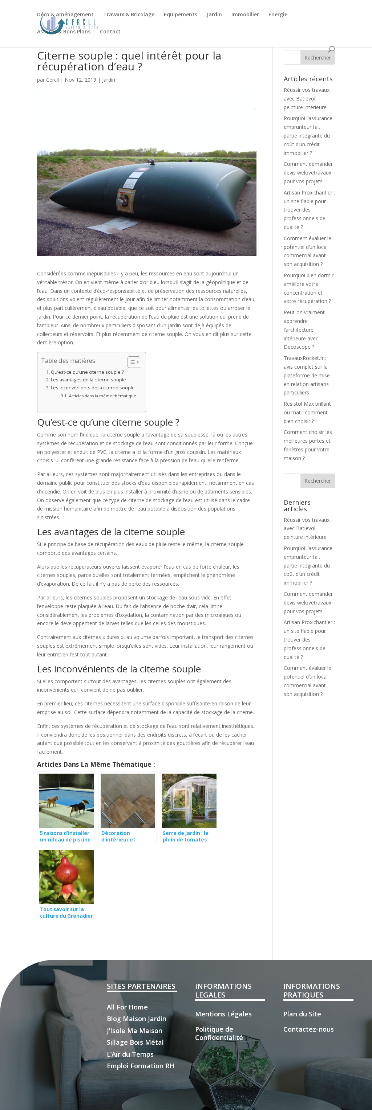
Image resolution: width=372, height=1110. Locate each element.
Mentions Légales (223, 1013)
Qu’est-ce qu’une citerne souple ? (87, 372)
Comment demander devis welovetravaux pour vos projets (308, 172)
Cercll (52, 79)
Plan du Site (302, 1013)
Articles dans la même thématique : (103, 395)
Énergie (277, 15)
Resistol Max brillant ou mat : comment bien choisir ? (307, 412)
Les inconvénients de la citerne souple (93, 388)
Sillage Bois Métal (135, 1042)
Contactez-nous (308, 1029)
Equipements (180, 15)
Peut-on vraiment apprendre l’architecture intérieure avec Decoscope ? (304, 329)
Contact (110, 32)
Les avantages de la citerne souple (88, 380)
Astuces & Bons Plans (63, 32)
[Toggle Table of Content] (130, 362)
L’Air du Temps (130, 1054)
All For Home (127, 1007)
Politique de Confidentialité (219, 1033)
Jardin (214, 15)
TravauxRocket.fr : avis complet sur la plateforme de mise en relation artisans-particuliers (307, 375)
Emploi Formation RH (140, 1065)
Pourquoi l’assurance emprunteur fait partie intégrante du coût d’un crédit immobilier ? (308, 135)
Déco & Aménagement (65, 15)
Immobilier (245, 15)
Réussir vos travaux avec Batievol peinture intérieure (306, 98)
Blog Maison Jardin (136, 1018)
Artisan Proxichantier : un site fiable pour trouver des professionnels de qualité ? (309, 209)
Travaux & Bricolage (128, 15)
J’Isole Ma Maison (134, 1030)
